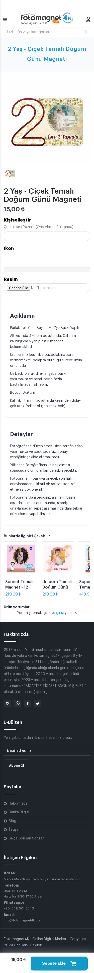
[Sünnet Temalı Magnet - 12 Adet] (21, 559)
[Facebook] (27, 703)
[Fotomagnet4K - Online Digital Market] (47, 18)
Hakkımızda (18, 803)
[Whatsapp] (17, 703)
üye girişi (57, 613)
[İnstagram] (7, 703)
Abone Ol (16, 765)
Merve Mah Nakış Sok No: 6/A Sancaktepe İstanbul (42, 879)
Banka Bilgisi (19, 812)
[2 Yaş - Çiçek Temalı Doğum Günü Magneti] (47, 122)
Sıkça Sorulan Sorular (26, 838)
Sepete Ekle (54, 964)
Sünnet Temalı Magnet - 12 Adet (19, 587)
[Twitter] (37, 703)
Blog (12, 821)
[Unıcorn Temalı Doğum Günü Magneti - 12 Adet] (58, 559)
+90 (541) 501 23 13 (19, 908)
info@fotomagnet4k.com (23, 920)
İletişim (15, 829)
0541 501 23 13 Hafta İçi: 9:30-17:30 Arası (23, 893)
